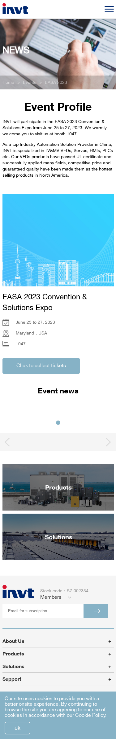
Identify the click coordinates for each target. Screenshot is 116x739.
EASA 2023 (56, 82)
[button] (58, 423)
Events (29, 82)
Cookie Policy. (90, 715)
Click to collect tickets (41, 365)
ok (17, 728)
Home (8, 82)
